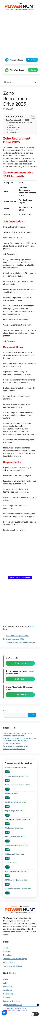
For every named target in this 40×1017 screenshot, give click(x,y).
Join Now (33, 70)
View (7, 771)
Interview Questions (11, 1001)
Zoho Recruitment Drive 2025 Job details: (20, 124)
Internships (8, 987)
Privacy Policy (9, 962)
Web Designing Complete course (14, 749)
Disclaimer (7, 955)
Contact (6, 951)
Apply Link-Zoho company (20, 577)
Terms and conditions (12, 966)
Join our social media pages (15, 959)
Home (5, 979)
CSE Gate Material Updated (12, 743)
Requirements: (14, 132)
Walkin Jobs (8, 990)
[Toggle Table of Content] (32, 117)
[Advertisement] (20, 33)
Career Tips (8, 994)
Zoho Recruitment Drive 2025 (17, 120)
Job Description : (14, 127)
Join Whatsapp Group (12, 1005)
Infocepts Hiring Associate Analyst (20, 642)
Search (5, 711)
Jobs (5, 983)
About (5, 948)
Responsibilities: (14, 130)
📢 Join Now (31, 60)
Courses (6, 997)
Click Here (19, 663)
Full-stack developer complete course (15, 746)
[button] (35, 82)
